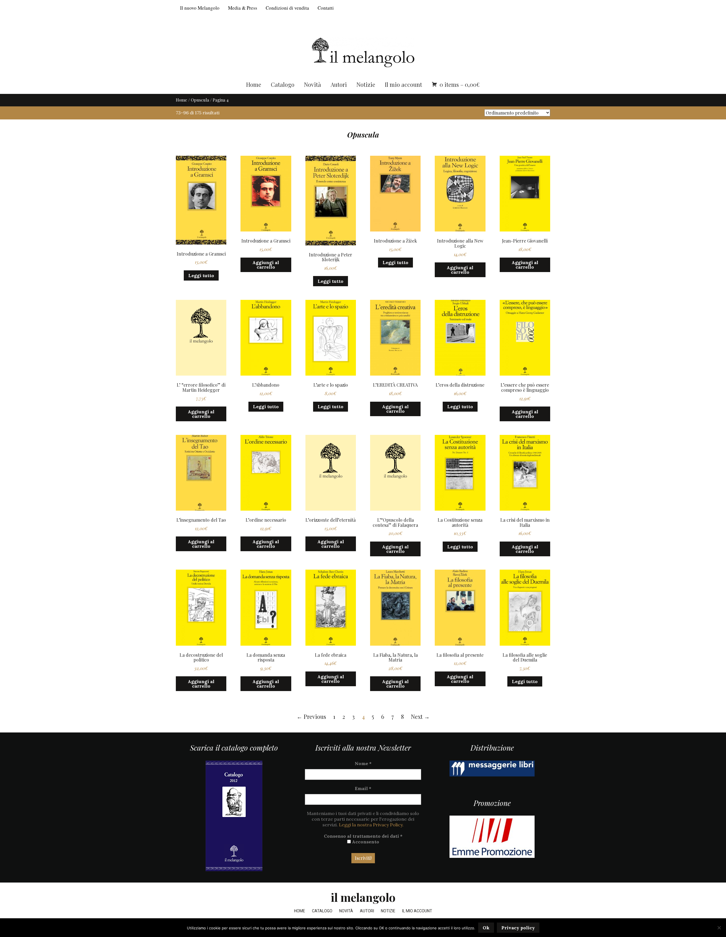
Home (253, 84)
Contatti (326, 8)
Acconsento (365, 842)
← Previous (311, 716)
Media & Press (242, 8)
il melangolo (363, 897)
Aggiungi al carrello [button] (265, 265)
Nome (363, 763)
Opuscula (200, 100)
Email (363, 788)
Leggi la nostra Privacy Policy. (371, 824)
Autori (339, 84)
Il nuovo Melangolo (200, 8)
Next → (420, 716)
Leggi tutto (201, 275)
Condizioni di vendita (287, 8)
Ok (486, 927)
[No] (719, 927)
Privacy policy (518, 927)
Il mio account (403, 84)
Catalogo (282, 84)
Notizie (365, 84)
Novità (312, 84)
